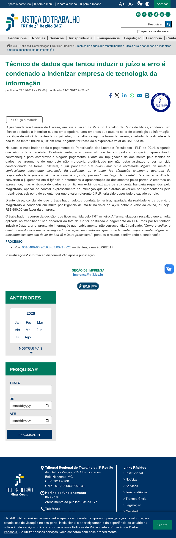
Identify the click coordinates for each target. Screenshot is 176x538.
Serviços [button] (57, 38)
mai (28, 330)
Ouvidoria (133, 511)
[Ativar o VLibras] (139, 4)
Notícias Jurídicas (63, 46)
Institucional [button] (18, 38)
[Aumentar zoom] (121, 4)
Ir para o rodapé (90, 4)
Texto (15, 383)
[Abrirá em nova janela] (138, 14)
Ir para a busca (67, 4)
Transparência (136, 498)
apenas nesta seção (155, 31)
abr (17, 330)
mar (40, 322)
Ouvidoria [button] (154, 38)
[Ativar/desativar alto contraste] (147, 4)
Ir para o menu (43, 4)
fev (29, 322)
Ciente (162, 525)
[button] (162, 4)
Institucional (134, 473)
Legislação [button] (132, 38)
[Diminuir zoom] (131, 4)
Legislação (133, 505)
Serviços (132, 486)
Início (13, 46)
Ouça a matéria (26, 120)
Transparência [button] (108, 38)
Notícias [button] (38, 38)
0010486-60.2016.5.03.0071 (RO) (47, 247)
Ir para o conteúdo (19, 4)
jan (17, 322)
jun (39, 330)
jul (17, 337)
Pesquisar (27, 435)
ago (28, 337)
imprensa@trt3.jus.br (88, 274)
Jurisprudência (136, 492)
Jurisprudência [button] (80, 38)
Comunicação (41, 46)
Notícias (24, 46)
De (12, 399)
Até (13, 414)
